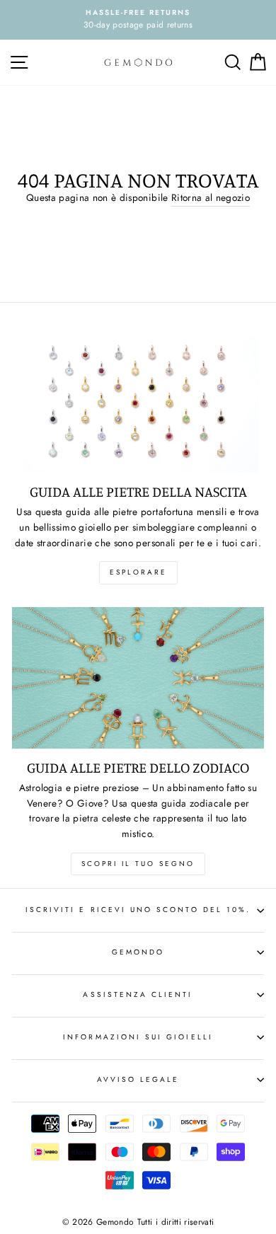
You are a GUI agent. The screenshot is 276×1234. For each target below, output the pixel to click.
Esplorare (138, 572)
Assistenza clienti (137, 994)
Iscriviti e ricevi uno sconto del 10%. (138, 909)
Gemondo (138, 952)
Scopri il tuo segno (138, 863)
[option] (138, 20)
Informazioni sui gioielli (138, 1037)
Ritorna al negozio (210, 197)
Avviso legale (138, 1079)
